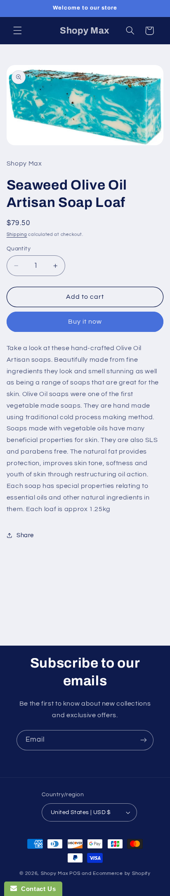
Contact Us (36, 888)
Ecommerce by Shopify (122, 873)
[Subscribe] (143, 740)
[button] (17, 30)
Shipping (17, 234)
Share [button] (25, 535)
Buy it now (85, 321)
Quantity (19, 249)
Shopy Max (54, 873)
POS (74, 873)
